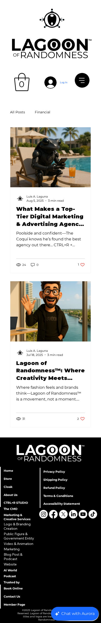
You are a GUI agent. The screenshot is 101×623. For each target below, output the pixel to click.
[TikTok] (92, 514)
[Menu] (82, 80)
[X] (63, 514)
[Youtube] (83, 514)
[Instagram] (43, 514)
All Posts (17, 112)
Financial (42, 112)
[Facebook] (53, 514)
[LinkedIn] (73, 514)
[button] (21, 82)
